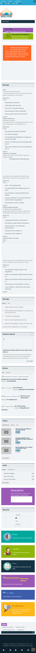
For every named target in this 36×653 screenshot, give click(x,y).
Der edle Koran (18, 606)
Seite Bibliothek (11, 381)
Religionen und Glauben (10, 153)
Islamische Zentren (24, 580)
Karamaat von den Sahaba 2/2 (13, 233)
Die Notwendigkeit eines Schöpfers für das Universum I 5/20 (24, 439)
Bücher (14, 534)
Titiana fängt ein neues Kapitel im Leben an (17, 284)
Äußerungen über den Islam (13, 105)
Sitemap (3, 1)
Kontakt (10, 1)
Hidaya (4, 240)
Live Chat (8, 29)
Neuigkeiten (20, 630)
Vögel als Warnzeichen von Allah (14, 307)
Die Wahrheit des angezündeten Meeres (12, 209)
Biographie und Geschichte (26, 389)
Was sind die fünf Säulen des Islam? (11, 91)
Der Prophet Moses (20, 406)
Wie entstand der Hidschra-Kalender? (15, 111)
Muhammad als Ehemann (12, 102)
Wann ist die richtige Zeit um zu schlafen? (15, 327)
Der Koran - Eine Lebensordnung (14, 108)
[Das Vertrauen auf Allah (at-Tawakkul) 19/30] (6, 432)
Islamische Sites (20, 627)
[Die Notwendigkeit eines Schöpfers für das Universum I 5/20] (6, 441)
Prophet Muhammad (9, 118)
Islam (4, 90)
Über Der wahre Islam (8, 630)
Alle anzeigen (30, 361)
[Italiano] (19, 3)
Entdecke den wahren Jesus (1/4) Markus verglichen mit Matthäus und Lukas (16, 156)
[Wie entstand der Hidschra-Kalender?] (18, 62)
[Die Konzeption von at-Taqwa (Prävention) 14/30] (6, 450)
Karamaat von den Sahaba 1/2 (13, 230)
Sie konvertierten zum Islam (11, 238)
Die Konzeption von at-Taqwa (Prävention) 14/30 (23, 447)
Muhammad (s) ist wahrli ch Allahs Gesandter (14, 379)
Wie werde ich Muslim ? (21, 34)
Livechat (16, 549)
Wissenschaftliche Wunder (10, 207)
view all (5, 117)
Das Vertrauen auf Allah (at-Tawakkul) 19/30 (23, 429)
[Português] (11, 3)
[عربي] (3, 3)
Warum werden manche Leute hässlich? (16, 114)
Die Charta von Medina (11, 134)
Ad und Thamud (17, 387)
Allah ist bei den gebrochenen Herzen (15, 320)
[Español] (13, 3)
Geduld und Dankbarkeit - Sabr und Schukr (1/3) (18, 323)
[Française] (8, 3)
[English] (6, 3)
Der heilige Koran (12, 399)
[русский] (24, 3)
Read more (6, 98)
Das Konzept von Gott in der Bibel (14, 202)
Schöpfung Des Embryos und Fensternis (16, 220)
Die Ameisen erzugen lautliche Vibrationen (17, 223)
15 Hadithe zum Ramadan (12, 316)
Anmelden (18, 1)
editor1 (18, 433)
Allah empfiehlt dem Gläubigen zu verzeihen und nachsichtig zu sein (19, 311)
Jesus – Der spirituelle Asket (13, 185)
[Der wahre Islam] (6, 12)
